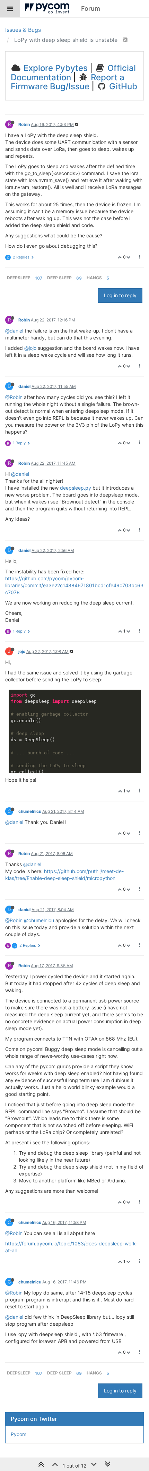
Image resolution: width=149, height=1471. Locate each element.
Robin (24, 124)
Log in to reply (120, 295)
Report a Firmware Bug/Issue (67, 81)
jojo (21, 651)
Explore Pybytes (54, 68)
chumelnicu (29, 811)
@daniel (14, 331)
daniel (24, 386)
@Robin (14, 397)
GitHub (122, 86)
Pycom (18, 1434)
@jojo (30, 348)
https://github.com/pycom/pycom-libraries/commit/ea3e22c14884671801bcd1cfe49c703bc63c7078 (74, 585)
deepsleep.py (75, 488)
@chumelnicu (39, 920)
